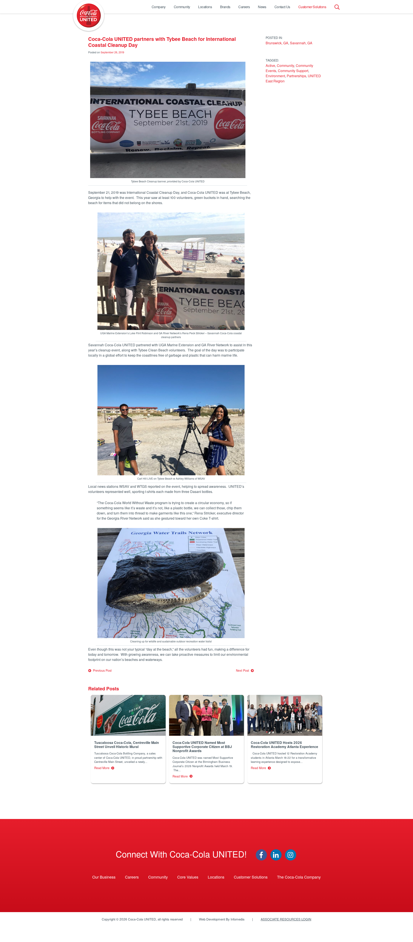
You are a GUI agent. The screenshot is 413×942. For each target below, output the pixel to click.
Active (270, 65)
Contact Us (282, 6)
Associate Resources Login (286, 919)
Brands (225, 6)
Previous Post (101, 670)
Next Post (243, 670)
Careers (244, 6)
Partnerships (296, 75)
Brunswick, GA (277, 42)
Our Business (104, 877)
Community (182, 6)
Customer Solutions (312, 6)
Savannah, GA (301, 42)
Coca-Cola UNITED (88, 15)
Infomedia (237, 919)
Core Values (187, 877)
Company (159, 6)
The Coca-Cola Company (299, 877)
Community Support (293, 70)
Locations (205, 6)
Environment (275, 75)
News (262, 6)
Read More (102, 768)
